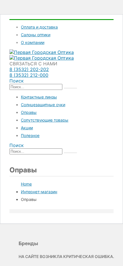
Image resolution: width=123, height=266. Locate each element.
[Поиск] (70, 88)
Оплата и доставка (39, 27)
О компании (32, 42)
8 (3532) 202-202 (29, 69)
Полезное (30, 135)
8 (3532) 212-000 (28, 75)
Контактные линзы (39, 96)
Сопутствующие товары (44, 120)
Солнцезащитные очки (43, 104)
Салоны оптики (35, 34)
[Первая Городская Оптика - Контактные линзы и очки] (41, 52)
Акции (27, 127)
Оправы (29, 112)
